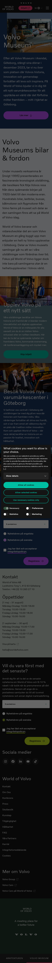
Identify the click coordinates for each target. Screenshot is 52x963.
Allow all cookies (26, 485)
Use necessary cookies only (26, 500)
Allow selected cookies (26, 492)
